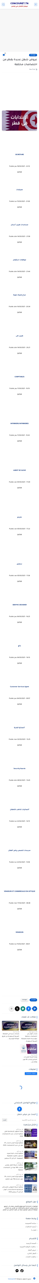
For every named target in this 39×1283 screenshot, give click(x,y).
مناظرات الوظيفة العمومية (28, 1246)
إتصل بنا (33, 1230)
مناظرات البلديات (31, 1257)
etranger (33, 55)
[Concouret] (19, 4)
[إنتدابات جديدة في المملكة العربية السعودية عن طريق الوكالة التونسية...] (10, 1026)
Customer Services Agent (19, 687)
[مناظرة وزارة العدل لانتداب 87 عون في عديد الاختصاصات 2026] (30, 1144)
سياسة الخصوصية (30, 1223)
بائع (19, 646)
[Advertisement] (19, 30)
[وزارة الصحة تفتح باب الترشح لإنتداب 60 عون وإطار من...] (28, 1049)
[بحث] (3, 4)
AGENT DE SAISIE (19, 470)
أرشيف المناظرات (30, 1226)
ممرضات (19, 190)
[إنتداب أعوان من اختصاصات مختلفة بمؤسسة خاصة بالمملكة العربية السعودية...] (28, 1026)
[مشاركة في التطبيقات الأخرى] (11, 1008)
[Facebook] (21, 1271)
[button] (28, 1008)
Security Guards (19, 769)
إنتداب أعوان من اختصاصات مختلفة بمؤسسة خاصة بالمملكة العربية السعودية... (29, 1037)
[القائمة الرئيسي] (35, 4)
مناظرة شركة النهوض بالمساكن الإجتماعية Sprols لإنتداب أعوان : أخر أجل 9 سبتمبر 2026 (12, 1189)
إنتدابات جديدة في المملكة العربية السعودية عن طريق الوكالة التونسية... (10, 1036)
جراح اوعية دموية (19, 295)
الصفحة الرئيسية (31, 1243)
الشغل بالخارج (32, 1253)
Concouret (11, 1279)
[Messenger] (17, 1271)
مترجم (19, 517)
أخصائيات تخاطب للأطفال (19, 810)
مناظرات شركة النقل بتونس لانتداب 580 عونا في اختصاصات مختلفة (13, 1167)
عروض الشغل (32, 1250)
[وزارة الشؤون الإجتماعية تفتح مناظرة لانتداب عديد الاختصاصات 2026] (30, 1133)
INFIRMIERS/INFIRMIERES (19, 424)
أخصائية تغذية (19, 728)
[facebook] (19, 1109)
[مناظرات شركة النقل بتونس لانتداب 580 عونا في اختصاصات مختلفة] (30, 1166)
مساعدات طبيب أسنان (19, 225)
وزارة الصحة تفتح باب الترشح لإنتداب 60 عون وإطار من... (30, 1059)
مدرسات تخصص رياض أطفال (19, 850)
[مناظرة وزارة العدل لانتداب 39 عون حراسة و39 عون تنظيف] (30, 1178)
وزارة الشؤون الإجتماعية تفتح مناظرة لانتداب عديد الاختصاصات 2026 (12, 1134)
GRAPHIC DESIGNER (20, 605)
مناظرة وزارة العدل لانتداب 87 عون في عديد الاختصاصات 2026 (13, 1144)
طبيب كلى (19, 336)
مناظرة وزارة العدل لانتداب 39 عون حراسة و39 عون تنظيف (13, 1178)
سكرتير (19, 564)
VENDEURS (19, 932)
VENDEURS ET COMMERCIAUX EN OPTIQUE (19, 891)
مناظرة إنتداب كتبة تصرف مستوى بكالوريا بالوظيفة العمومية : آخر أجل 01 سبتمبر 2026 (14, 1156)
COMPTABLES (19, 377)
